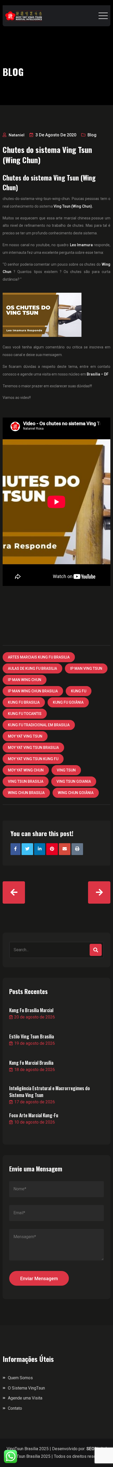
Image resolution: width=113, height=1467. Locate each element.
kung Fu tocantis (25, 714)
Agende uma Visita (25, 1398)
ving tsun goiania (73, 781)
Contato (15, 1408)
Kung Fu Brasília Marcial (31, 1010)
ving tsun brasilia (25, 781)
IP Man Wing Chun (24, 680)
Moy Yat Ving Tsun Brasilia (33, 747)
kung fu (78, 691)
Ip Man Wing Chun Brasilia (33, 691)
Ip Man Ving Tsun (86, 668)
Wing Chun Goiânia (76, 793)
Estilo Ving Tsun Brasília (31, 1036)
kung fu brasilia (24, 702)
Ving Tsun (66, 770)
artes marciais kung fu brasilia (39, 657)
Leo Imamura (81, 245)
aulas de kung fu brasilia (32, 668)
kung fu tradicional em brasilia (39, 725)
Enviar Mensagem (39, 1278)
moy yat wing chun (26, 770)
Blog (92, 134)
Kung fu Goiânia (68, 702)
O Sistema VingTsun (26, 1388)
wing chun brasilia (26, 793)
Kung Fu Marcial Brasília (31, 1062)
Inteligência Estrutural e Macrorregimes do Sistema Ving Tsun (49, 1091)
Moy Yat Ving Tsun (25, 736)
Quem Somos (20, 1377)
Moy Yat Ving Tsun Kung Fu (33, 759)
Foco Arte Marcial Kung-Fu (33, 1115)
